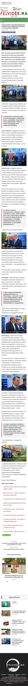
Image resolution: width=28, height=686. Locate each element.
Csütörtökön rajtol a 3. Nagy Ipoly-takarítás (14, 499)
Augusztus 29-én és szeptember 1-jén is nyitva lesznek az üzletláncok (19, 621)
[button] (3, 571)
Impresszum (11, 674)
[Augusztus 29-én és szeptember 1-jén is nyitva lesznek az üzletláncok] (5, 622)
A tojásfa (14, 602)
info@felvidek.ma (17, 683)
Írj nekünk (3, 674)
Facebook (11, 675)
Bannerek (17, 674)
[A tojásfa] (5, 604)
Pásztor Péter (4, 30)
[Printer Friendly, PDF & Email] (6, 535)
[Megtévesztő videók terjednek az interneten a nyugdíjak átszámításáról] (5, 632)
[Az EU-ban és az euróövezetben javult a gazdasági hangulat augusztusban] (5, 641)
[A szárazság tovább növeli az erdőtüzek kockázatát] (5, 613)
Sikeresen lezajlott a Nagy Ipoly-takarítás (14, 531)
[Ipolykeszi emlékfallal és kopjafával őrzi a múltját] (14, 566)
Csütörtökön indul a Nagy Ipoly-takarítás (13, 515)
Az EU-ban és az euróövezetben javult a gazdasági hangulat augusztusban (18, 641)
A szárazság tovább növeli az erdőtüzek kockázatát (19, 611)
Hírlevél (24, 674)
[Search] (26, 20)
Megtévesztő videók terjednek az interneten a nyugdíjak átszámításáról (18, 631)
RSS (17, 675)
